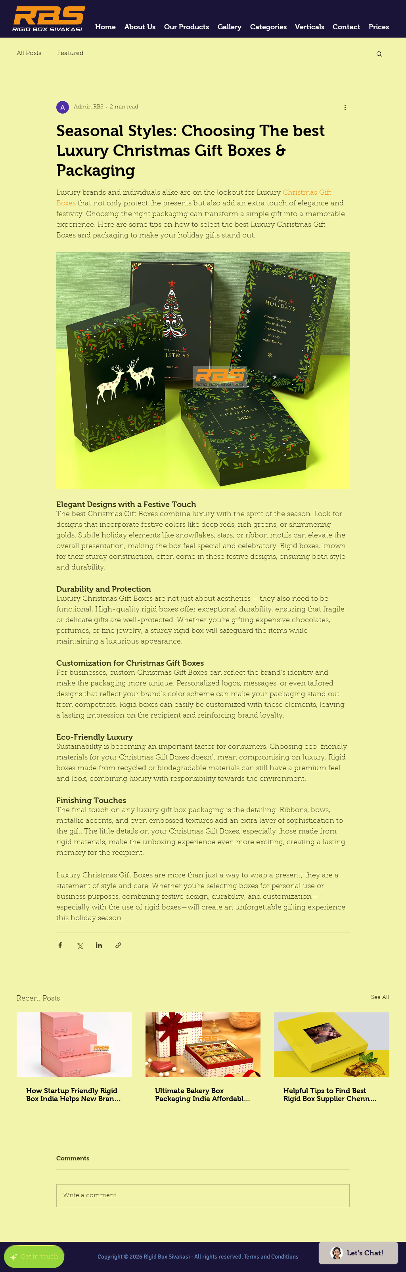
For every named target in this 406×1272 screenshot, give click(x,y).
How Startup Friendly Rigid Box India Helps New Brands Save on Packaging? (74, 1095)
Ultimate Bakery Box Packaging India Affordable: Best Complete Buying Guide (202, 1095)
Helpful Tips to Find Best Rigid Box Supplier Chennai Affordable (329, 1095)
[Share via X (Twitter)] (79, 945)
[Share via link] (118, 945)
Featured (70, 53)
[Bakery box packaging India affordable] (203, 1044)
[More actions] (345, 107)
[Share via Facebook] (60, 945)
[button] (379, 53)
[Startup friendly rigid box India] (74, 1044)
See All (380, 998)
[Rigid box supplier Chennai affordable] (331, 1044)
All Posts (29, 53)
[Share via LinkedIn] (99, 945)
